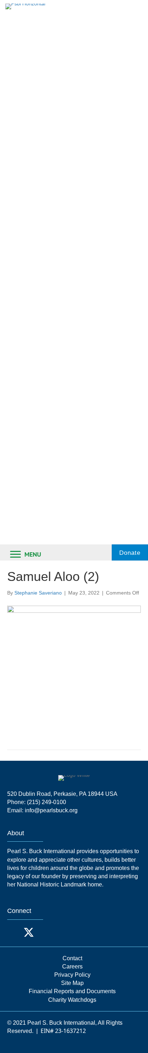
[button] (14, 932)
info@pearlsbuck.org (51, 810)
